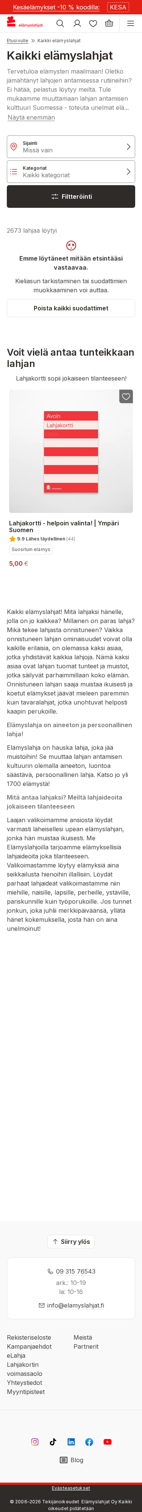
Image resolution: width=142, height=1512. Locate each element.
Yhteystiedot (24, 1382)
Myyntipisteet (26, 1391)
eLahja (16, 1355)
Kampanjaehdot (29, 1346)
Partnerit (85, 1346)
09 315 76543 (75, 1271)
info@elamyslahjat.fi (75, 1305)
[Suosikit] (93, 23)
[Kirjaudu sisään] (77, 23)
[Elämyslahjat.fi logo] (26, 23)
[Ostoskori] (109, 23)
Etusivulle (17, 40)
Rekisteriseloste (29, 1337)
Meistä (82, 1337)
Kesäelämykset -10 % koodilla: (56, 7)
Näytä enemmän (31, 117)
